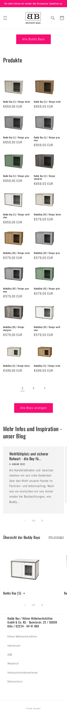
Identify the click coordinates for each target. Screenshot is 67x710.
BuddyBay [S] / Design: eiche (47, 365)
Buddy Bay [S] (12, 593)
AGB (9, 654)
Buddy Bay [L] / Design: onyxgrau (44, 177)
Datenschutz (14, 681)
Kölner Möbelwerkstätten (22, 636)
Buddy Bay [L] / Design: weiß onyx (16, 216)
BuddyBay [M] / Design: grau (47, 252)
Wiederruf (13, 663)
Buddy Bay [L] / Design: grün (16, 175)
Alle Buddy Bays (33, 39)
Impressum (13, 645)
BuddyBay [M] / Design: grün (47, 288)
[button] (5, 18)
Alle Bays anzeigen (33, 408)
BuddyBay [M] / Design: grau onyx (16, 290)
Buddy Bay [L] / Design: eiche (47, 101)
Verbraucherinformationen (22, 672)
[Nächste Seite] (44, 388)
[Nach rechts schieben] (42, 520)
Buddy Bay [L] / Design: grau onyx (47, 139)
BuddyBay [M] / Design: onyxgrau (13, 328)
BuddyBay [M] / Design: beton (47, 214)
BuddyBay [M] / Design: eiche (16, 252)
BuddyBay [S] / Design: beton (16, 365)
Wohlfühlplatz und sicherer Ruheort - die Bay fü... (29, 456)
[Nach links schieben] (25, 520)
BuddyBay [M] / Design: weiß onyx (47, 328)
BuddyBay (37, 708)
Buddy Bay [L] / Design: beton (16, 101)
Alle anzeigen (56, 537)
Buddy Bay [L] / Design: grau (16, 137)
